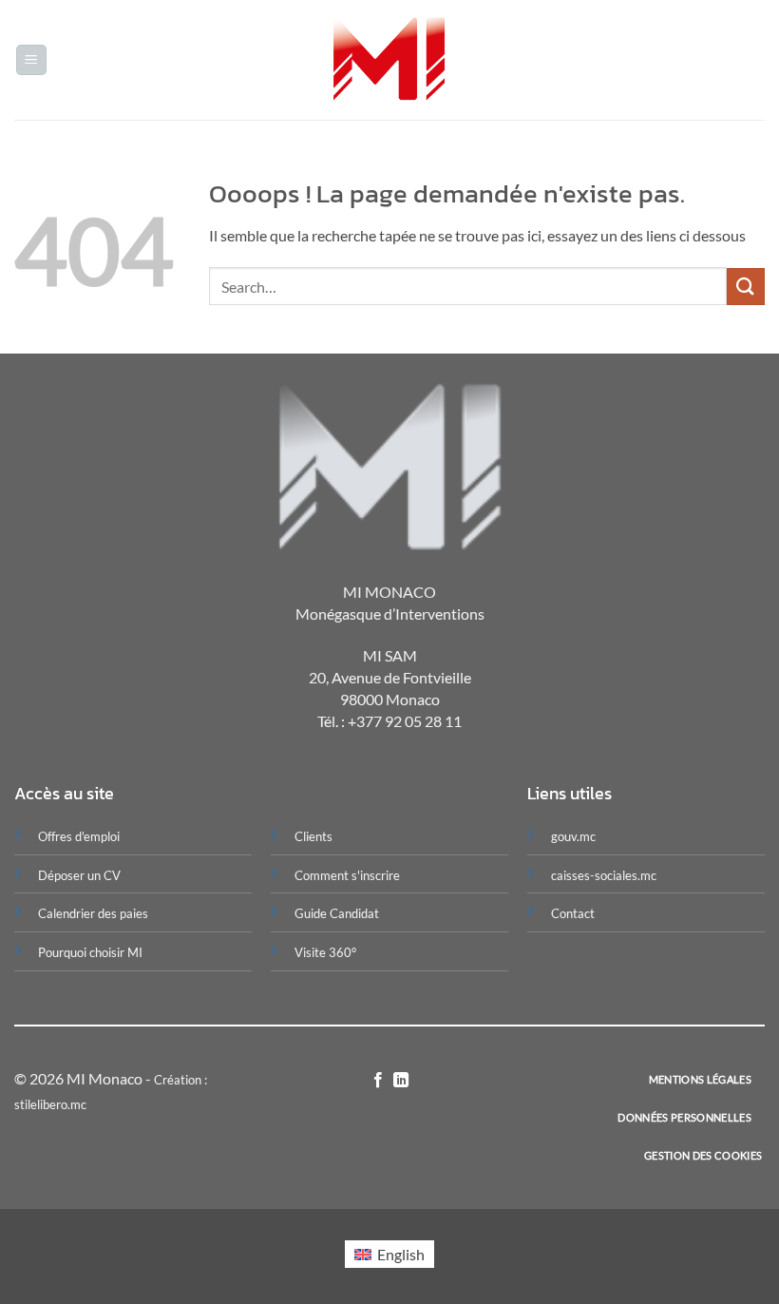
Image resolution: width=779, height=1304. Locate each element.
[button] (31, 60)
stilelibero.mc (50, 1104)
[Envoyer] (746, 286)
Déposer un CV (79, 875)
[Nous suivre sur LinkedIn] (400, 1080)
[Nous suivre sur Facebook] (378, 1080)
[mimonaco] (389, 60)
